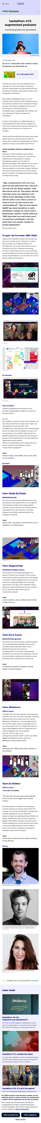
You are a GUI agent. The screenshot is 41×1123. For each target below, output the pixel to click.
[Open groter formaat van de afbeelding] (20, 275)
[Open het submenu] (38, 11)
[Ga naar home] (20, 3)
